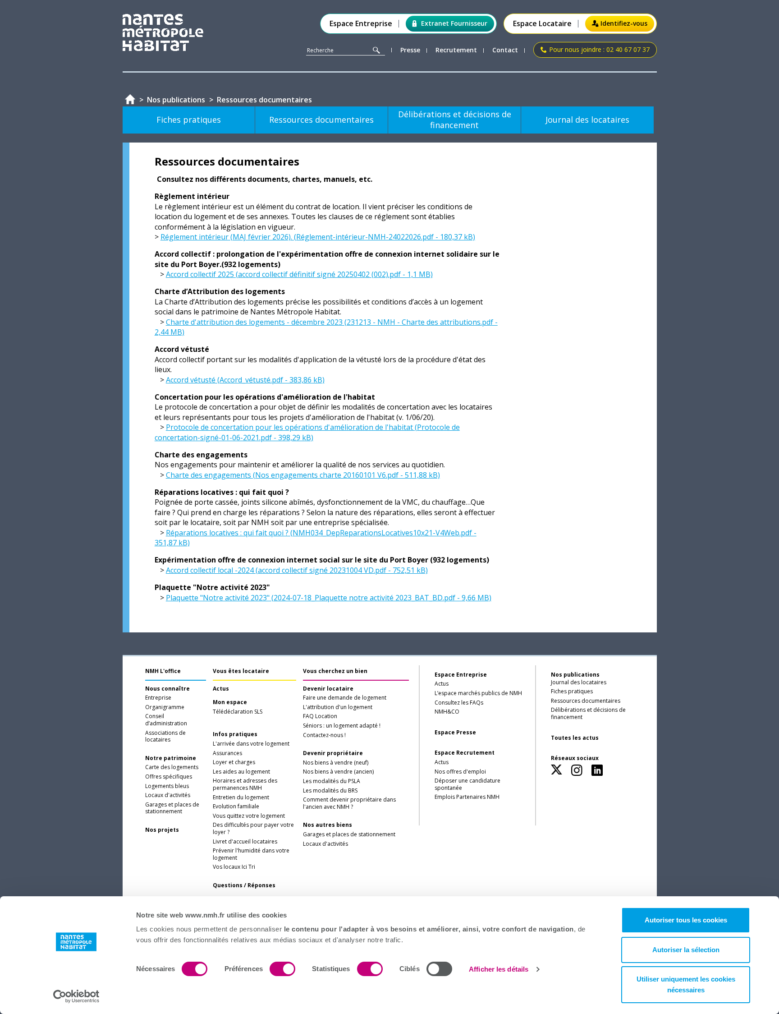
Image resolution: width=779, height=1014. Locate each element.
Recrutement (456, 50)
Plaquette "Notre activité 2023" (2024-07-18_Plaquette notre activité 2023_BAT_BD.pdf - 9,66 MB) (328, 598)
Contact (505, 50)
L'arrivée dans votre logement (251, 743)
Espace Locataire (542, 24)
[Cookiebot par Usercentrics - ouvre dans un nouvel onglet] (76, 996)
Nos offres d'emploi (460, 771)
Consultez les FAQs (459, 702)
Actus (221, 688)
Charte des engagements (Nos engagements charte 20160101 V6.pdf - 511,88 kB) (303, 475)
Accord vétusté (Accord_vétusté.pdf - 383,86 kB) (245, 380)
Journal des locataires (578, 682)
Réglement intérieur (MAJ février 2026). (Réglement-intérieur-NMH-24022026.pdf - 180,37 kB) (317, 237)
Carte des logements (171, 767)
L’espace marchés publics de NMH (478, 693)
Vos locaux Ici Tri (234, 867)
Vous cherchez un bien (335, 671)
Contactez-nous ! (324, 735)
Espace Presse (455, 732)
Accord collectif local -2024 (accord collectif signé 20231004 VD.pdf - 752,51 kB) (297, 570)
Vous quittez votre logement (249, 816)
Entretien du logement (241, 797)
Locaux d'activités (167, 795)
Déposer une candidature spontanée (467, 784)
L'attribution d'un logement (337, 707)
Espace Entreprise (361, 24)
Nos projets (162, 830)
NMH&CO (447, 711)
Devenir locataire (328, 688)
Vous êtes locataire (241, 671)
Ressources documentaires (585, 701)
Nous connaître (167, 688)
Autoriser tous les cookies (686, 920)
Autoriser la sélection (685, 950)
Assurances (227, 753)
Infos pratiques (235, 734)
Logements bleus (167, 786)
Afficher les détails (498, 969)
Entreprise (158, 697)
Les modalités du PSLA (331, 781)
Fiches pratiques (572, 691)
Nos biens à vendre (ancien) (338, 771)
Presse (410, 50)
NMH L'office (163, 671)
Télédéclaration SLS (237, 711)
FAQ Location (320, 716)
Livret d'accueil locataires (245, 841)
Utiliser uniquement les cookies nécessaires (686, 984)
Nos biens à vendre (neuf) (335, 762)
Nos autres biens (327, 825)
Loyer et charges (234, 762)
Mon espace (230, 702)
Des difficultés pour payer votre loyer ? (253, 828)
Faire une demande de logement (344, 697)
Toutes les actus (575, 738)
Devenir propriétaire (333, 753)
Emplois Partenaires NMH (467, 797)
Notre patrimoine (170, 758)
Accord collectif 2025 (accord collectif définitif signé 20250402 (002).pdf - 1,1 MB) (299, 274)
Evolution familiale (236, 806)
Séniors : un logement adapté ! (341, 725)
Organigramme (164, 707)
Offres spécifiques (168, 776)
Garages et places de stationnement (172, 808)
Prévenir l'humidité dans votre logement (251, 854)
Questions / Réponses (244, 885)
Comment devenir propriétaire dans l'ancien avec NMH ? (349, 803)
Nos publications (575, 674)
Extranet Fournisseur (454, 23)
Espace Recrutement (465, 752)
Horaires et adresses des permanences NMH (245, 784)
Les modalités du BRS (330, 790)
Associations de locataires (165, 736)
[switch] (282, 969)
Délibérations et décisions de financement (588, 713)
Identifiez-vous (623, 23)
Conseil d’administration (166, 720)
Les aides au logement (241, 771)
